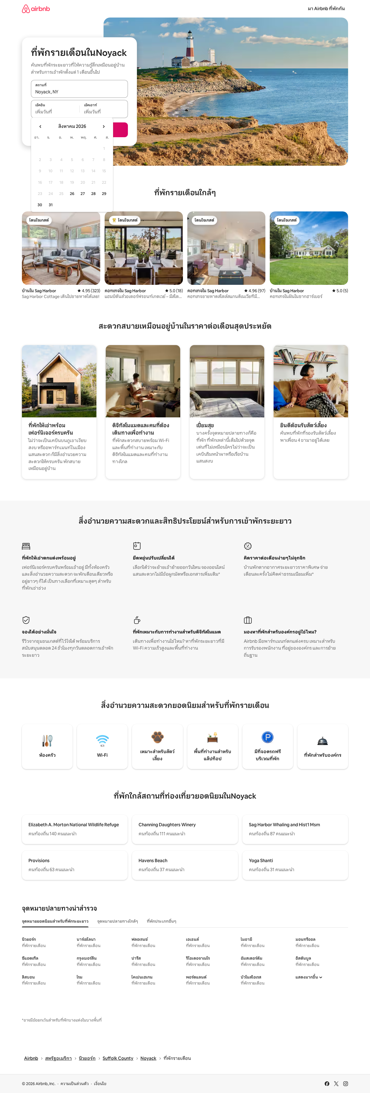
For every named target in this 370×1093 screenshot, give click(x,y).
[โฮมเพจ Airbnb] (36, 8)
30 (40, 204)
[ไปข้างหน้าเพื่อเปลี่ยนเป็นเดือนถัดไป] (103, 126)
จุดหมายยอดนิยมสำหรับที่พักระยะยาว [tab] (55, 921)
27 (83, 193)
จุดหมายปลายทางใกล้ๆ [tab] (117, 921)
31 (51, 204)
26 (72, 193)
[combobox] (79, 91)
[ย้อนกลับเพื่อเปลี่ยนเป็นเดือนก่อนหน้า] (40, 126)
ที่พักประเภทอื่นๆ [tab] (161, 921)
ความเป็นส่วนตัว (75, 1083)
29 (104, 193)
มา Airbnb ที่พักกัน (326, 9)
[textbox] (55, 112)
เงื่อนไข (100, 1083)
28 (93, 193)
